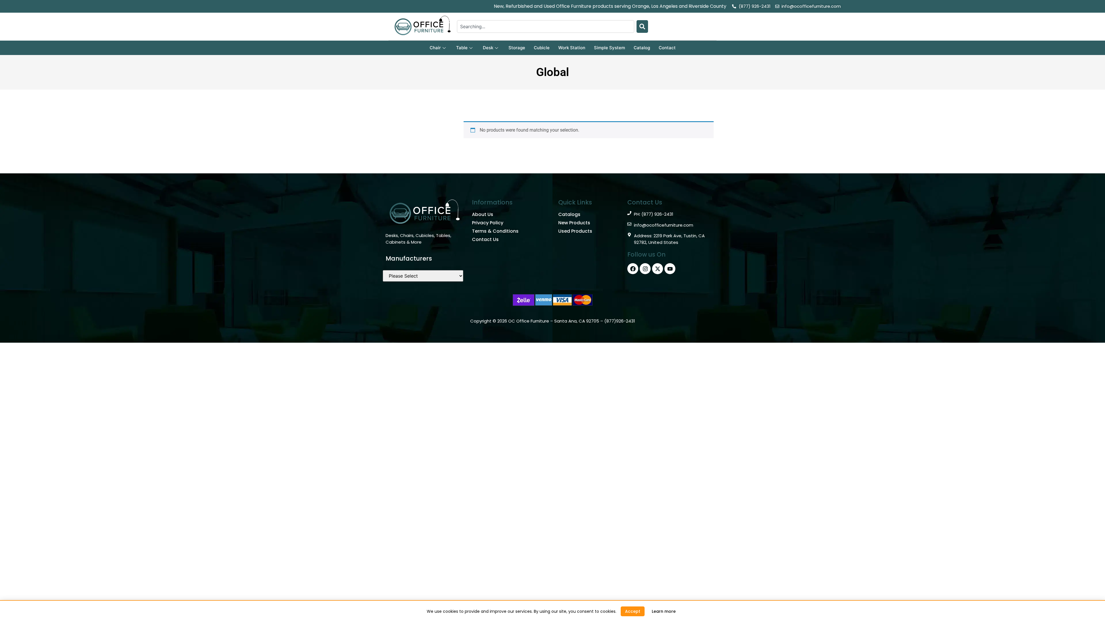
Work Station (571, 47)
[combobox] (545, 26)
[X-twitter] (657, 268)
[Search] (642, 26)
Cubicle (542, 47)
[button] (633, 611)
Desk (488, 47)
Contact (667, 47)
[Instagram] (645, 268)
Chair (435, 47)
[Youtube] (669, 268)
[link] (664, 611)
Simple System (609, 47)
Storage (516, 47)
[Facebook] (632, 268)
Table (462, 47)
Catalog (642, 47)
